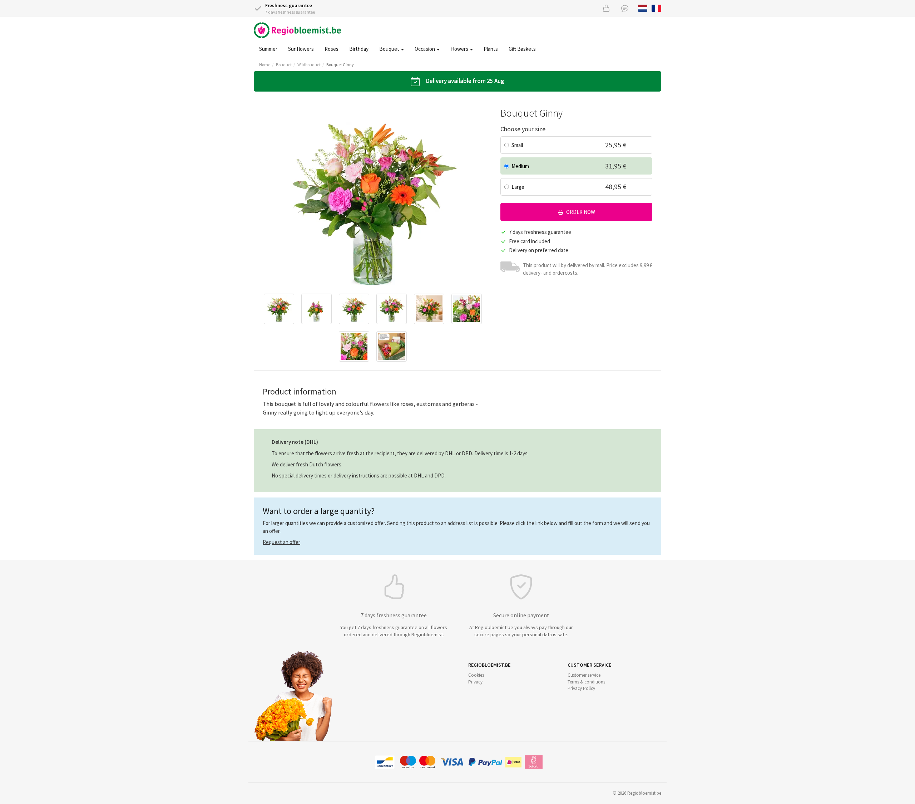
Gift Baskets (522, 48)
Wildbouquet (309, 64)
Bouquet (389, 48)
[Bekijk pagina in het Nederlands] (643, 7)
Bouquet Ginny (340, 64)
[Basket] (606, 8)
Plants (491, 48)
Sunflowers (301, 48)
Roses (331, 48)
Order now (580, 212)
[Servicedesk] (625, 8)
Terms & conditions (586, 682)
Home (264, 64)
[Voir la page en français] (656, 7)
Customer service (584, 675)
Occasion (425, 48)
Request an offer (281, 542)
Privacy (475, 682)
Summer (268, 48)
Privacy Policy (581, 688)
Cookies (476, 675)
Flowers (459, 48)
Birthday (359, 48)
